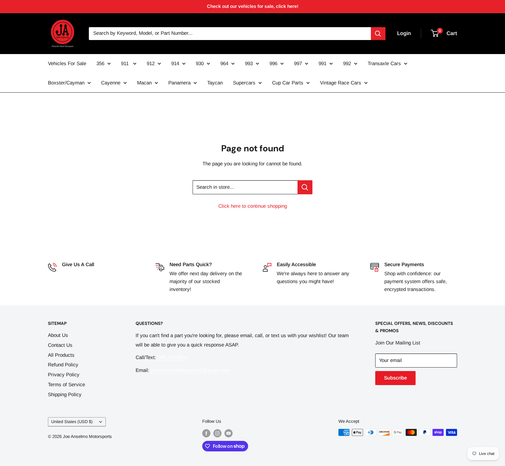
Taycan (215, 83)
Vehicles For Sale (67, 63)
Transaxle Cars (384, 63)
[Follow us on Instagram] (217, 433)
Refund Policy (63, 365)
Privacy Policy (63, 374)
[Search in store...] (305, 187)
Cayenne (110, 83)
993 (249, 63)
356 (100, 63)
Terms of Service (66, 384)
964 (224, 63)
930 (200, 63)
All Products (61, 355)
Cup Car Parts (287, 83)
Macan (144, 83)
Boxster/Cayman (66, 83)
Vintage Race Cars (340, 83)
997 (298, 63)
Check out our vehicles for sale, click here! (252, 6)
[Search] (378, 33)
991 (322, 63)
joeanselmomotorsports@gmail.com (190, 370)
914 (175, 63)
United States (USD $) (72, 421)
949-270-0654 (77, 273)
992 (347, 63)
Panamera (179, 83)
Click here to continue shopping (252, 206)
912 (151, 63)
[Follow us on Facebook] (206, 433)
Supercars (244, 83)
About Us (58, 335)
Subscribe (395, 378)
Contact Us (60, 345)
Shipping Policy (65, 394)
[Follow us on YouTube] (228, 433)
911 (125, 63)
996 (273, 63)
